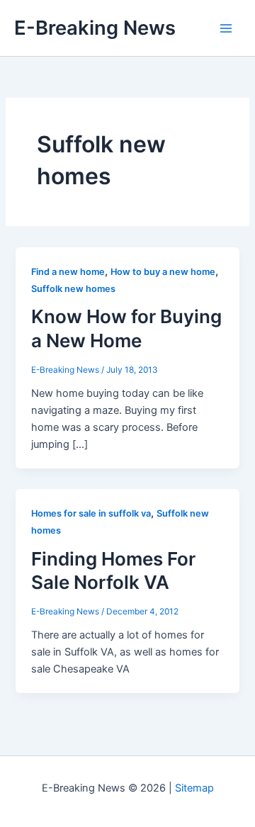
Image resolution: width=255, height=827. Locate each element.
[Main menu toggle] (226, 28)
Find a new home (68, 271)
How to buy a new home (162, 271)
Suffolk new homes (73, 288)
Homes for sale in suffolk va (91, 513)
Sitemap (194, 788)
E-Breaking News (95, 28)
